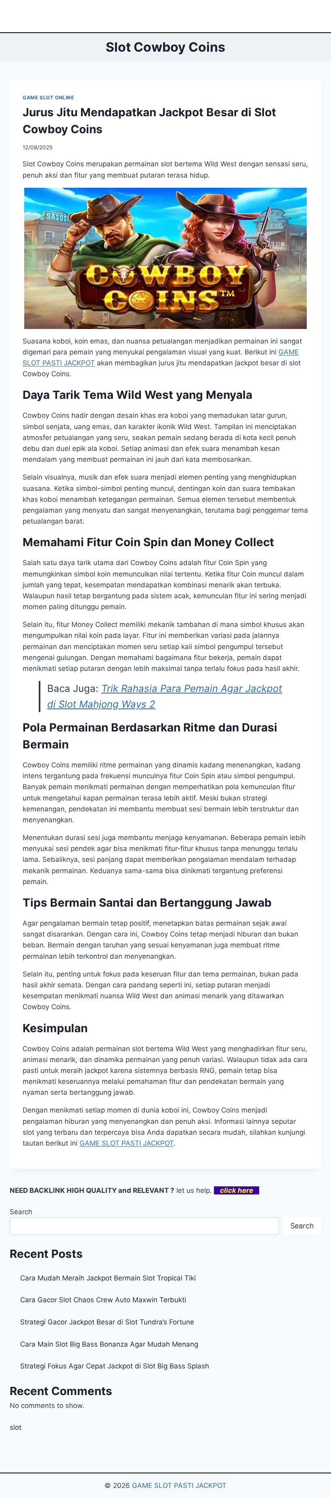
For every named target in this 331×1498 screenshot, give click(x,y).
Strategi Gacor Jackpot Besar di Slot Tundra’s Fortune (107, 1322)
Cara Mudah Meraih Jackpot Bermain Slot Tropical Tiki (108, 1278)
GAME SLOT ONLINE (48, 97)
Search (21, 1212)
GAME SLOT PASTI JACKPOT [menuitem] (127, 1143)
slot (15, 1427)
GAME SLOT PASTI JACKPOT (179, 1485)
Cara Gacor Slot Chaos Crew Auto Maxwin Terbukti (103, 1300)
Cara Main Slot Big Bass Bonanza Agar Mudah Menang (109, 1344)
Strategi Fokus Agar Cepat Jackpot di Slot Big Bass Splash (114, 1366)
